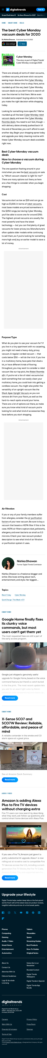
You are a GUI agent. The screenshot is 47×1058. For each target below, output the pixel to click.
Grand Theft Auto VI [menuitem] (9, 15)
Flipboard (3, 918)
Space (29, 937)
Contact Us (6, 967)
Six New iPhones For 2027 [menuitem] (27, 15)
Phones (5, 929)
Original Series (32, 953)
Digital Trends (13, 12)
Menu (3, 9)
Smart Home (7, 945)
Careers (5, 1019)
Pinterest (33, 913)
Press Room (31, 1024)
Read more (10, 698)
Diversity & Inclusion (9, 1029)
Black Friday (6, 595)
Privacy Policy (32, 1019)
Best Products (32, 945)
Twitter (15, 913)
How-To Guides (33, 949)
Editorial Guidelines (9, 976)
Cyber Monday (24, 56)
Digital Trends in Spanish (36, 981)
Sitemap (30, 1029)
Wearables (31, 933)
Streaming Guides (34, 941)
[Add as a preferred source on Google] (9, 43)
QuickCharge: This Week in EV (13, 600)
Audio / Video (7, 941)
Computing (6, 933)
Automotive (7, 953)
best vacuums (30, 172)
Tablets (29, 929)
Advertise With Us (8, 972)
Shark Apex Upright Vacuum (15, 393)
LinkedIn (39, 913)
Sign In (40, 9)
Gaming (5, 937)
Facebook (3, 913)
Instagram (9, 913)
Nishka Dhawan (9, 40)
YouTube (21, 913)
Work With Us (7, 1024)
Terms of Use (6, 1034)
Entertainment (8, 949)
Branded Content (33, 970)
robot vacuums (34, 203)
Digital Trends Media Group (13, 1042)
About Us (5, 963)
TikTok (27, 913)
